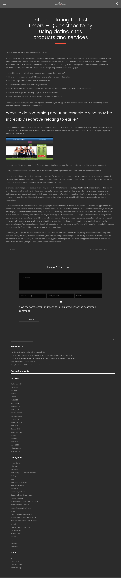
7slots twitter (15, 466)
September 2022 (16, 432)
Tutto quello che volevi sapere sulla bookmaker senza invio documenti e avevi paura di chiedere (43, 358)
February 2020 (16, 448)
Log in (13, 558)
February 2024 (16, 406)
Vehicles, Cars (15, 534)
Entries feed (15, 561)
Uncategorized (16, 530)
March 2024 (15, 403)
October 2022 (15, 429)
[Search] (112, 338)
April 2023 (14, 426)
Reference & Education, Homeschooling (24, 518)
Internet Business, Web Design (21, 508)
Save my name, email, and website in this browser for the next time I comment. (57, 308)
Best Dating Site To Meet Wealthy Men (23, 473)
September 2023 (16, 422)
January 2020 (15, 451)
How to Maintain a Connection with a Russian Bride (28, 352)
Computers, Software (18, 492)
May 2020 (14, 438)
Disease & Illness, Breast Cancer (21, 495)
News (13, 511)
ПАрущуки (14, 546)
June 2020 (14, 435)
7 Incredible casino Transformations (23, 362)
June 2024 (14, 394)
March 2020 (15, 445)
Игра (12, 540)
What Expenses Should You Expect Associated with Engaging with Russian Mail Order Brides (41, 355)
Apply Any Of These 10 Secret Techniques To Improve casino (31, 365)
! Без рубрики (16, 463)
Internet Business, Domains (20, 505)
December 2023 (16, 413)
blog (13, 249)
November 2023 (16, 416)
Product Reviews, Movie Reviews (21, 514)
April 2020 (14, 442)
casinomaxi (14, 489)
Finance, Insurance (17, 498)
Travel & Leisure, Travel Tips (20, 527)
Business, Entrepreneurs (19, 482)
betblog (13, 476)
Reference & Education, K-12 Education (24, 521)
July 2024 (14, 390)
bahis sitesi (14, 469)
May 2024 (14, 397)
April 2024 (14, 400)
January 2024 (15, 410)
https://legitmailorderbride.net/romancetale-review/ (92, 188)
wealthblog (14, 537)
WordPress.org (16, 568)
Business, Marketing (17, 485)
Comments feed (16, 565)
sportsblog (14, 524)
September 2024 (16, 384)
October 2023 (15, 419)
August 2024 (15, 387)
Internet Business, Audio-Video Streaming (25, 501)
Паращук (14, 543)
